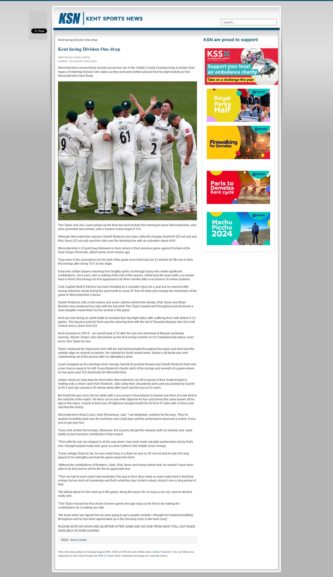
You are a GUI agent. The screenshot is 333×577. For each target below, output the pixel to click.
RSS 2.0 (103, 555)
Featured (166, 551)
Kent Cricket (78, 540)
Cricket (155, 551)
